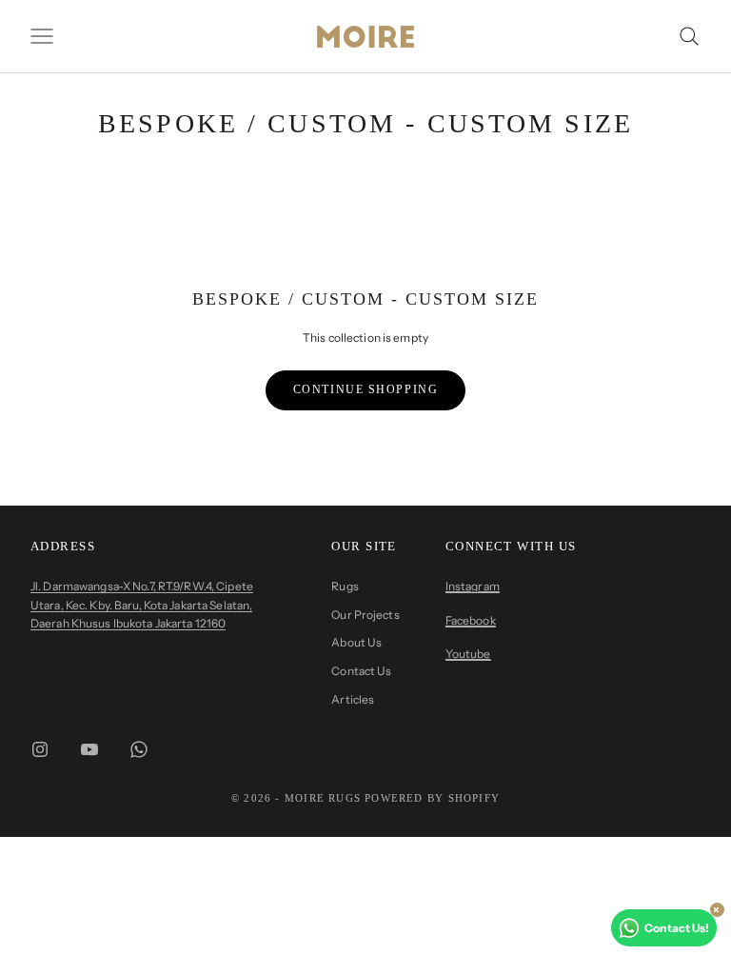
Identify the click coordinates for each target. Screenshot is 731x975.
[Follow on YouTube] (89, 749)
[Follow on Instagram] (39, 749)
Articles (352, 699)
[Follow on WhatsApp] (138, 749)
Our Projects (365, 614)
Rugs (344, 586)
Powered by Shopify (432, 798)
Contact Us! (676, 928)
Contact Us (361, 671)
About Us (356, 642)
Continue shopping (366, 389)
